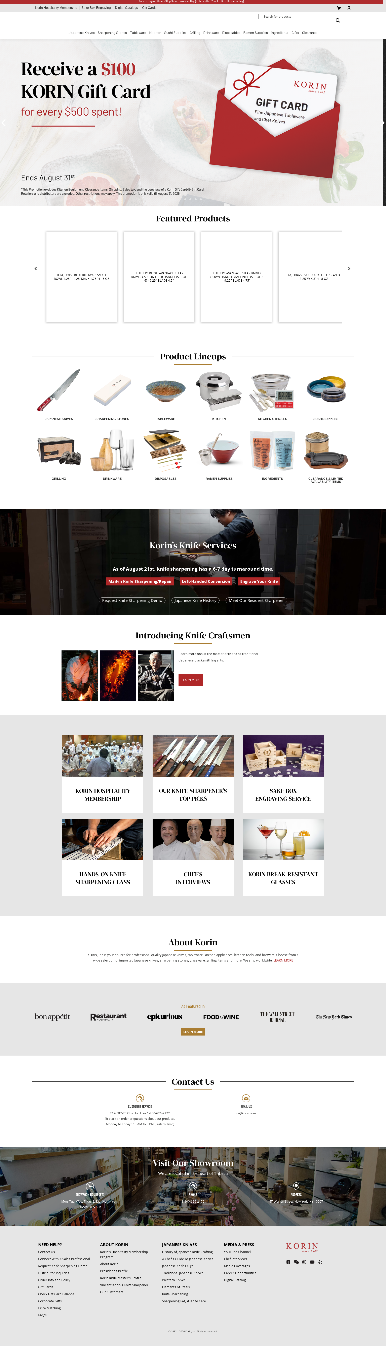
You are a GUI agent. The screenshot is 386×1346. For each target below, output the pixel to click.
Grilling (195, 32)
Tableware (138, 32)
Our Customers (111, 1292)
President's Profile (114, 1271)
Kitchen (155, 32)
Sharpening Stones (112, 32)
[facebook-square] (288, 1262)
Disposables (231, 32)
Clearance (309, 32)
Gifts (295, 32)
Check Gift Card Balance (56, 1294)
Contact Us (46, 1252)
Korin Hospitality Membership (56, 7)
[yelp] (320, 1262)
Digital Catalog (235, 1280)
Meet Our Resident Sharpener (256, 600)
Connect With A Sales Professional (64, 1259)
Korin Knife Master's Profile (120, 1278)
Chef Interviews (235, 1259)
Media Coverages (237, 1266)
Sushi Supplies (175, 32)
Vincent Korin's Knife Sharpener (124, 1285)
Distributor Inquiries (53, 1273)
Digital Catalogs (126, 7)
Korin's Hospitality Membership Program (124, 1254)
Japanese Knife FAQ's (177, 1266)
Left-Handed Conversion (206, 581)
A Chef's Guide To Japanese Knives (187, 1259)
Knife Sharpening (175, 1294)
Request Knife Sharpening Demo (132, 600)
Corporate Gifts (50, 1301)
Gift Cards (149, 7)
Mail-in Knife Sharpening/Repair (140, 581)
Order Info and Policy (54, 1280)
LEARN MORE (191, 680)
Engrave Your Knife (259, 581)
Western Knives (174, 1280)
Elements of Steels (176, 1287)
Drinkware (211, 32)
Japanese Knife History (195, 600)
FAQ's (42, 1315)
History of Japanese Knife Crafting (187, 1252)
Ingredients (279, 32)
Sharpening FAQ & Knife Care (184, 1301)
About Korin (109, 1264)
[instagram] (304, 1262)
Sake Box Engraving (96, 7)
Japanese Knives (82, 32)
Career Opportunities (240, 1273)
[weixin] (296, 1262)
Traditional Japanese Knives (182, 1273)
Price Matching (49, 1308)
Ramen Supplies (255, 32)
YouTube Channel (237, 1252)
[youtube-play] (312, 1262)
